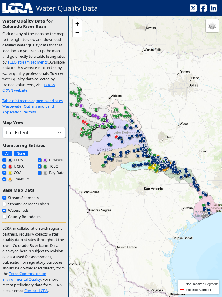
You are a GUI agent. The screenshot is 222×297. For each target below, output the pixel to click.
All (7, 153)
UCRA (18, 166)
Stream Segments (23, 197)
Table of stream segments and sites (32, 100)
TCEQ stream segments (28, 62)
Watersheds (18, 210)
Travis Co (21, 179)
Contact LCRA (36, 290)
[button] (149, 169)
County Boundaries (24, 216)
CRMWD (55, 159)
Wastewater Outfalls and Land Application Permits (28, 109)
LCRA (18, 159)
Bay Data (56, 172)
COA (17, 172)
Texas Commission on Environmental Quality (24, 276)
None (21, 153)
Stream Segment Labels (28, 204)
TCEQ (53, 166)
